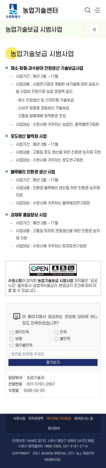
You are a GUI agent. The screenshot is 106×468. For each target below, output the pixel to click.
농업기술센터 (40, 10)
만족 (63, 332)
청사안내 (54, 428)
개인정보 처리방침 (58, 418)
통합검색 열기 (88, 10)
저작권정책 (35, 418)
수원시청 (19, 418)
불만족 (65, 338)
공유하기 (94, 29)
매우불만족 (24, 345)
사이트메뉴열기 (97, 11)
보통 (18, 338)
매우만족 (22, 332)
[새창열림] (53, 271)
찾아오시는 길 (83, 418)
